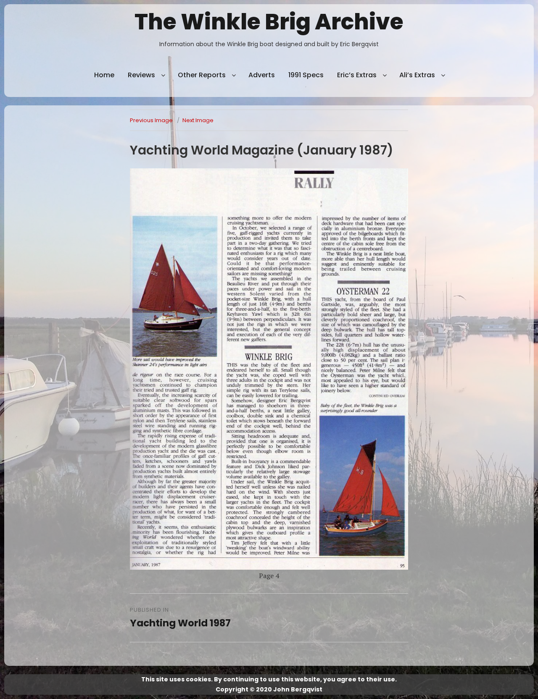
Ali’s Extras (417, 75)
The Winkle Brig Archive (269, 21)
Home (104, 75)
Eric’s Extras (357, 75)
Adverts (261, 75)
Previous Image (151, 120)
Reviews (141, 75)
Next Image (198, 120)
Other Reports (202, 75)
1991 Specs (306, 75)
